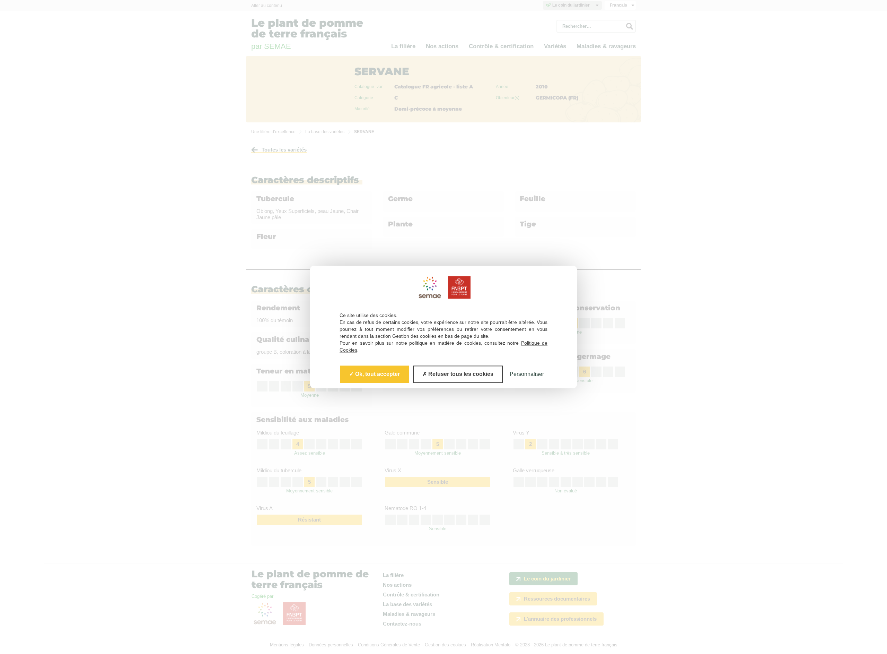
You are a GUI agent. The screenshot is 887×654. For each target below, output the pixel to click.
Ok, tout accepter (377, 374)
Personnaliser (527, 374)
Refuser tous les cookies (460, 374)
